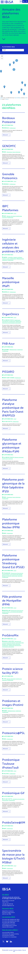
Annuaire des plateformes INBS (10, 921)
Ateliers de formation (8, 927)
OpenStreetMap (17, 97)
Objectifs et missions (8, 911)
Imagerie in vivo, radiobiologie (9, 259)
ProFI (15, 181)
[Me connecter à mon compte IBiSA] (24, 2)
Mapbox (7, 99)
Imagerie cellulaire (17, 257)
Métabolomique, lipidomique (16, 349)
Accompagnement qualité (9, 925)
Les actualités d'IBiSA (8, 932)
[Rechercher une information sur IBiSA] (26, 2)
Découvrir (5, 135)
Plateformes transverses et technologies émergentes (11, 322)
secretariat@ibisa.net (8, 905)
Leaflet (1, 97)
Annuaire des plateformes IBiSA (10, 919)
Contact (11, 950)
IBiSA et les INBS (6, 914)
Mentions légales (17, 950)
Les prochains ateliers (8, 935)
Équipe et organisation (8, 912)
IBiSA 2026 (5, 950)
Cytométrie (10, 257)
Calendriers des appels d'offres (10, 934)
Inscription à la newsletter (9, 937)
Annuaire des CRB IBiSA (8, 922)
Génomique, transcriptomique (13, 152)
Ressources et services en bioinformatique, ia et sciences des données (12, 574)
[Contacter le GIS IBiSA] (21, 2)
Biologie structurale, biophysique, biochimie (12, 576)
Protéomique (12, 128)
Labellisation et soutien (8, 924)
